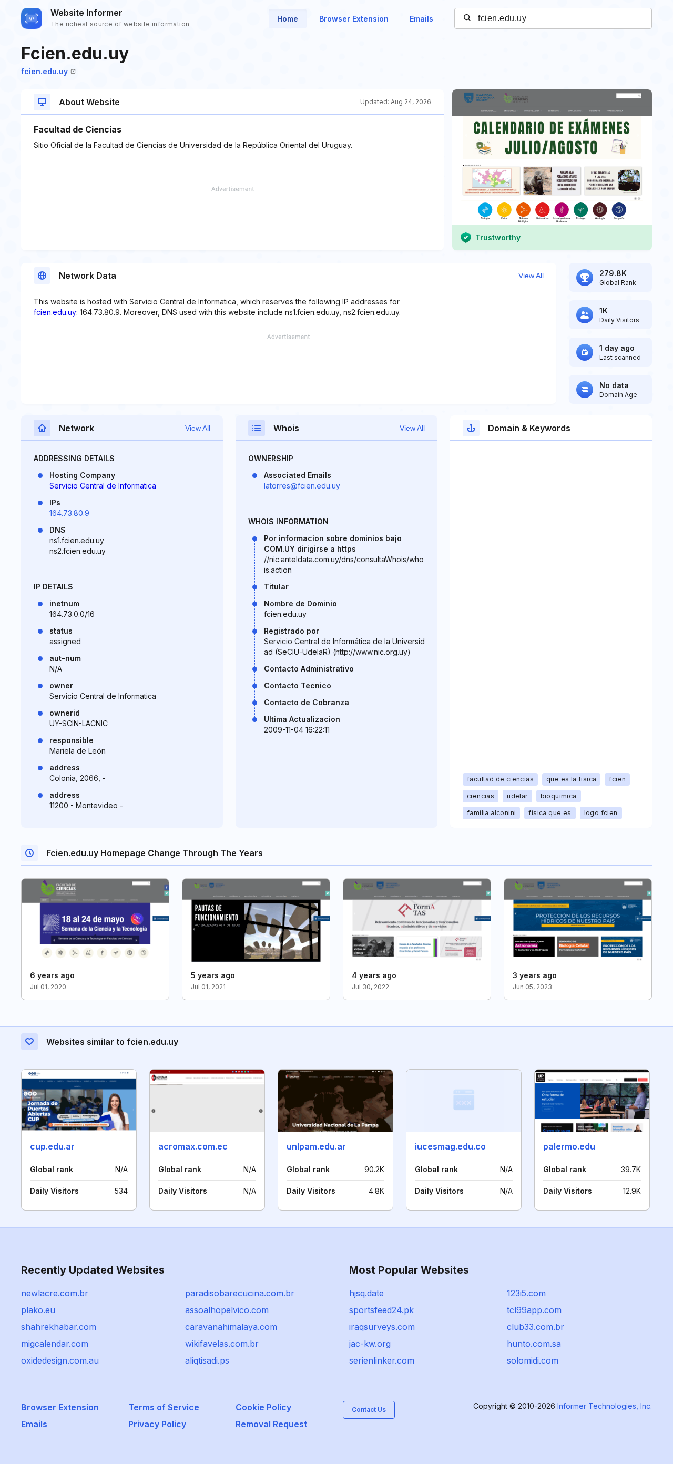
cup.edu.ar (52, 1146)
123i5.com (526, 1293)
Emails (421, 18)
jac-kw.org (370, 1343)
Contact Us (369, 1410)
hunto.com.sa (534, 1343)
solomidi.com (532, 1360)
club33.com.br (535, 1326)
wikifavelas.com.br (222, 1343)
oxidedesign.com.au (60, 1360)
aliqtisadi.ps (207, 1360)
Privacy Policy (157, 1424)
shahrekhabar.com (58, 1326)
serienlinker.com (381, 1360)
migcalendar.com (54, 1343)
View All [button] (531, 275)
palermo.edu (569, 1146)
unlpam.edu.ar (316, 1146)
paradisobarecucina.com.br (239, 1293)
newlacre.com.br (54, 1293)
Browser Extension (354, 18)
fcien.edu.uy (44, 71)
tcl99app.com (534, 1310)
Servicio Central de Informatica (102, 485)
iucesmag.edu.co (450, 1146)
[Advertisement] (232, 218)
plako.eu (38, 1310)
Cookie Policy (263, 1407)
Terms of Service (163, 1407)
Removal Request (271, 1424)
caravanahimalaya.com (231, 1326)
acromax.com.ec (193, 1146)
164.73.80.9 (69, 513)
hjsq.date (366, 1293)
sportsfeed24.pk (381, 1310)
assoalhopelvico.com (227, 1310)
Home (287, 18)
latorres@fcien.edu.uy (302, 485)
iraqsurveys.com (382, 1326)
